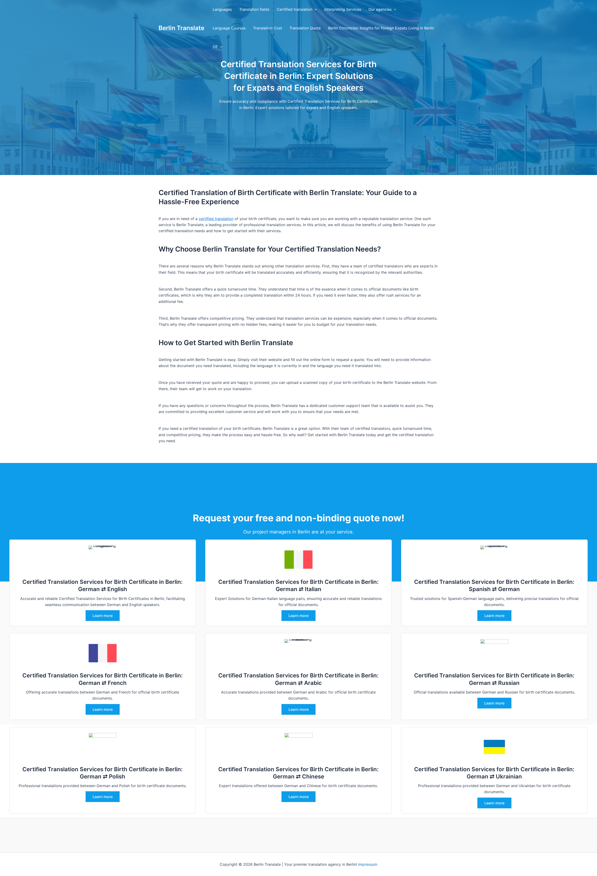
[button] (314, 9)
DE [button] (215, 46)
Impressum (367, 864)
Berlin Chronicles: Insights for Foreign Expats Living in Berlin (381, 28)
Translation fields (254, 9)
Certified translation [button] (294, 9)
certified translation (216, 218)
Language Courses (229, 28)
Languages (222, 9)
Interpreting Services (342, 9)
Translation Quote (305, 28)
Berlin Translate (181, 28)
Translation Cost (267, 28)
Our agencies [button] (380, 9)
